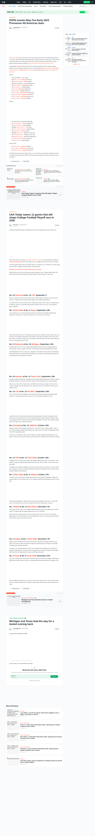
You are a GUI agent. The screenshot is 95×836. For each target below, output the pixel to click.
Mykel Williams (17, 125)
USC (17, 458)
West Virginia (23, 92)
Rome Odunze (17, 85)
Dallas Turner (48, 70)
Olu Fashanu (17, 96)
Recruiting (45, 2)
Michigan (23, 79)
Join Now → (54, 676)
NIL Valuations (43, 6)
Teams (18, 2)
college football (15, 57)
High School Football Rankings (25, 6)
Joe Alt (15, 89)
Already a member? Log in (34, 680)
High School (53, 2)
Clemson (23, 131)
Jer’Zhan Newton (18, 123)
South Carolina (24, 148)
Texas (33, 310)
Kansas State (25, 94)
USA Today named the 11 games (34, 260)
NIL (29, 2)
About (69, 2)
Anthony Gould (17, 150)
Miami (24, 138)
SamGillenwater (16, 27)
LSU (27, 127)
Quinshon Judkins (18, 81)
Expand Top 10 (76, 64)
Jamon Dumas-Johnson (19, 129)
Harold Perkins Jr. (20, 127)
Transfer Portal (36, 2)
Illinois (25, 123)
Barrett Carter (17, 131)
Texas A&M (31, 556)
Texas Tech (35, 376)
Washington (25, 85)
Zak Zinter (16, 90)
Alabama (39, 70)
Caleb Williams (48, 68)
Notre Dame (21, 89)
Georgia (19, 66)
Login (92, 2)
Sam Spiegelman (17, 628)
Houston (18, 376)
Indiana (34, 475)
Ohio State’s (56, 68)
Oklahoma (18, 344)
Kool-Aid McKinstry (18, 134)
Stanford (23, 146)
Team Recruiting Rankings (55, 6)
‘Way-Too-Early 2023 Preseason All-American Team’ (40, 63)
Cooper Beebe (17, 94)
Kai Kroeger (16, 148)
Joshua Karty (17, 146)
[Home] (3, 2)
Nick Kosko (15, 224)
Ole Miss (26, 81)
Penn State (24, 96)
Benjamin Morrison (18, 136)
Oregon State (25, 150)
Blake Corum (17, 79)
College (24, 2)
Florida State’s (23, 70)
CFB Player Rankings (68, 6)
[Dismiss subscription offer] (87, 12)
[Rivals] (70, 34)
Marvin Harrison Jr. (14, 70)
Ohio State (18, 310)
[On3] (66, 34)
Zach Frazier (16, 92)
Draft (60, 2)
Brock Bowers (17, 87)
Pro (65, 2)
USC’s (43, 68)
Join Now (87, 2)
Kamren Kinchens (17, 138)
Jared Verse (30, 70)
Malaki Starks (16, 140)
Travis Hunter (17, 98)
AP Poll (35, 6)
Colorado (23, 98)
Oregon (17, 539)
